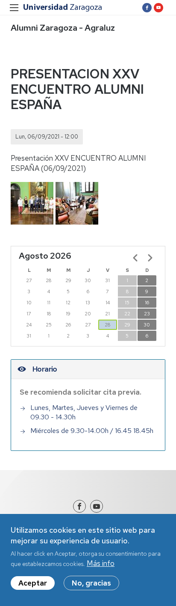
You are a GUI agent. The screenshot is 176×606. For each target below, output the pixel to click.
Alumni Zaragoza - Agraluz (63, 27)
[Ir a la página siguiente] (150, 258)
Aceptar (32, 583)
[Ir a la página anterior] (135, 258)
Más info (100, 563)
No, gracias (91, 583)
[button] (32, 203)
